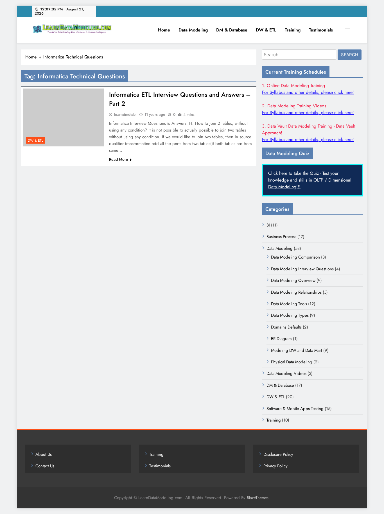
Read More (118, 159)
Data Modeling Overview (293, 280)
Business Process (281, 237)
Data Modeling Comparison (295, 257)
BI (268, 225)
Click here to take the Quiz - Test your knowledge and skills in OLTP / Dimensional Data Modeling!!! (309, 180)
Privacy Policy (275, 466)
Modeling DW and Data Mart (296, 350)
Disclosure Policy (278, 454)
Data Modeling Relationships (296, 292)
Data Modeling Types (290, 315)
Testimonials (321, 30)
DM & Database (231, 30)
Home (164, 30)
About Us (43, 454)
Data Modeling (193, 30)
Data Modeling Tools (289, 304)
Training (293, 30)
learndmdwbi (125, 114)
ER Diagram (281, 339)
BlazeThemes (257, 498)
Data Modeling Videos (286, 373)
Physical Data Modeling (291, 362)
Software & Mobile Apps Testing (295, 409)
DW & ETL (266, 30)
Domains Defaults (286, 327)
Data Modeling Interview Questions (302, 269)
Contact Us (44, 466)
